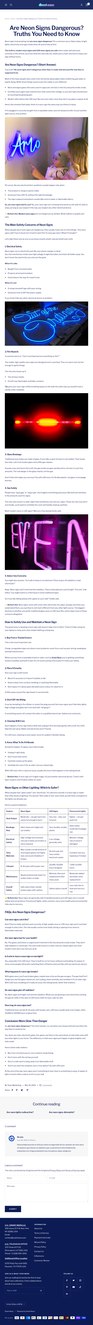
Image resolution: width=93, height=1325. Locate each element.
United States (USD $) (14, 1304)
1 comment (47, 1085)
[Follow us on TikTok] (80, 1287)
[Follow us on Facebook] (67, 1280)
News (13, 19)
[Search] (11, 5)
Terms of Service (72, 1170)
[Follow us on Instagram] (80, 1280)
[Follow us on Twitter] (73, 1280)
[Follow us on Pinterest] (67, 1287)
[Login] (82, 5)
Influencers (39, 1256)
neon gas (20, 493)
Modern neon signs (27, 214)
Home (7, 19)
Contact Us (39, 1251)
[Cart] (87, 5)
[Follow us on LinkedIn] (67, 1293)
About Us (38, 1228)
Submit (13, 1209)
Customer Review (42, 1261)
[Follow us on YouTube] (73, 1287)
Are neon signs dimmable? (61, 1112)
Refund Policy (40, 1242)
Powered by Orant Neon (26, 1311)
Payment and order (42, 1238)
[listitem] (12, 1090)
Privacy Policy (56, 1170)
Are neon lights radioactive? (20, 1112)
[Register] (41, 1290)
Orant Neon (57, 658)
